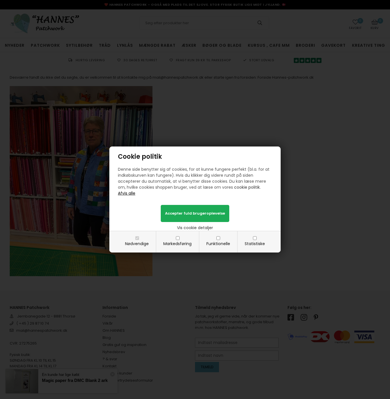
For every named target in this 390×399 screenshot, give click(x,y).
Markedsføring (177, 244)
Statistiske (255, 244)
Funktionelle (218, 244)
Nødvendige (137, 244)
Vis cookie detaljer (195, 228)
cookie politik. (247, 187)
